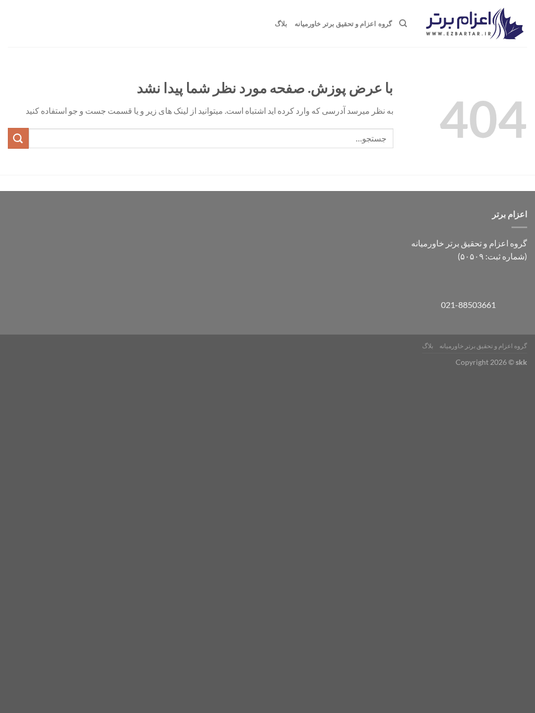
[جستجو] (403, 23)
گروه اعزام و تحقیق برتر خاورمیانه (343, 23)
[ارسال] (18, 138)
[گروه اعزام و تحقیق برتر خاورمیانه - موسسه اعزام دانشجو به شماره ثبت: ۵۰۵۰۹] (475, 23)
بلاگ (281, 23)
